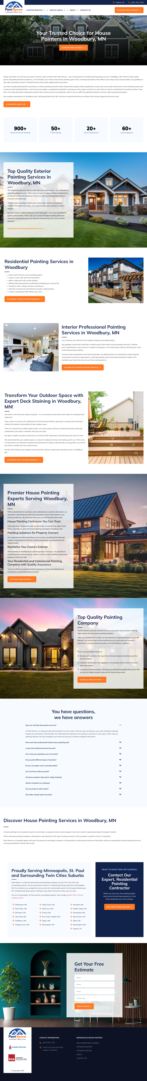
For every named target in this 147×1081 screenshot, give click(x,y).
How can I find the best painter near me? (41, 725)
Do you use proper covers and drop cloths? (42, 766)
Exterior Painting (84, 1047)
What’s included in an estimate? (38, 783)
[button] (74, 725)
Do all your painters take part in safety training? (44, 777)
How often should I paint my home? (39, 795)
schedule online (17, 898)
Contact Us (85, 10)
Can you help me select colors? (37, 789)
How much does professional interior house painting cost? (47, 742)
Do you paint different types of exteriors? (41, 760)
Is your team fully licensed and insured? (40, 748)
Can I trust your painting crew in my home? (42, 754)
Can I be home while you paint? (37, 771)
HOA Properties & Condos (87, 1043)
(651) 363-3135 (75, 895)
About (73, 10)
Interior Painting (84, 1051)
